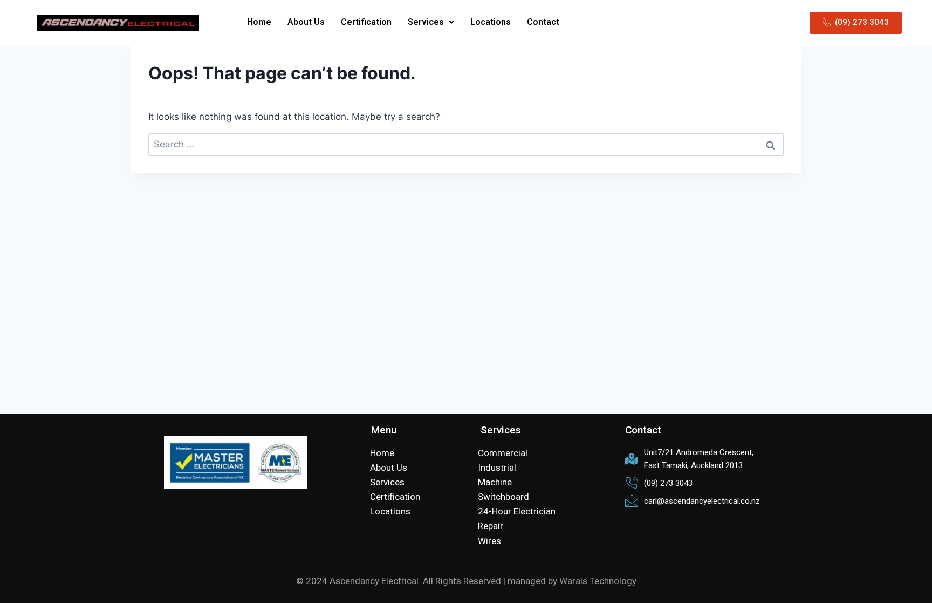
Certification (366, 22)
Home (259, 22)
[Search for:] (466, 144)
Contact (543, 22)
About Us (306, 22)
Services (426, 22)
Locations (490, 22)
